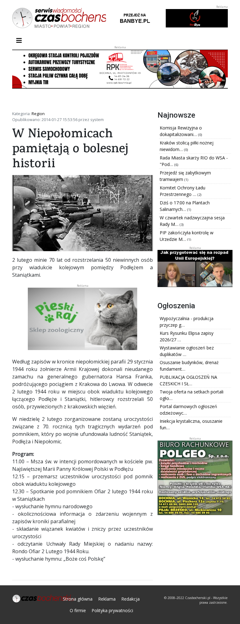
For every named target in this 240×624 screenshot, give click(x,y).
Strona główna (77, 599)
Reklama (107, 599)
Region (38, 113)
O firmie (78, 610)
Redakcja (130, 599)
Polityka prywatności (112, 610)
